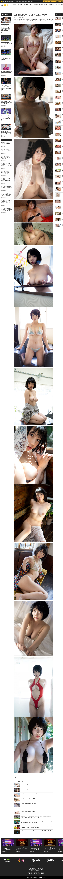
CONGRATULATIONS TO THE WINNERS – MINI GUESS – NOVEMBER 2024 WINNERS (6, 202)
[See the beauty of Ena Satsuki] (58, 19)
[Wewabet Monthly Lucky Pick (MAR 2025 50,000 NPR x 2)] (50, 842)
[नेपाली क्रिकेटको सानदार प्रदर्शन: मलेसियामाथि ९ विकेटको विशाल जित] (6, 38)
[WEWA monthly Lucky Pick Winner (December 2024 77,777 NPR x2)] (8, 842)
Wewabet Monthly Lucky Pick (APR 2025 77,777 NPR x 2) (5, 144)
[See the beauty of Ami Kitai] (58, 207)
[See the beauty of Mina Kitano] (58, 110)
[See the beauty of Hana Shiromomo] (58, 177)
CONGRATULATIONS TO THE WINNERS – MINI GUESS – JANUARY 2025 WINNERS (6, 165)
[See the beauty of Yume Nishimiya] (58, 116)
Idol (17, 777)
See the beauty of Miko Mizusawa (28, 803)
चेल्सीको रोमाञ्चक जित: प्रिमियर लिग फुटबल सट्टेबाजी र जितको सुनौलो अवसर (6, 58)
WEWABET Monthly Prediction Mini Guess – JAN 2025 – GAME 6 (6, 194)
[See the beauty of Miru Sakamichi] (58, 140)
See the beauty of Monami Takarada (29, 798)
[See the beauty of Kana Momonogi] (58, 159)
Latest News (6, 140)
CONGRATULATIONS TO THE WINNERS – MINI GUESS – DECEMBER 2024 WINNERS (6, 180)
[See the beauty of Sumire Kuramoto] (58, 122)
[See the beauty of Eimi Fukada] (58, 165)
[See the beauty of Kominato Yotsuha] (58, 171)
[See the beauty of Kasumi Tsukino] (58, 92)
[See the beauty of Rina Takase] (58, 201)
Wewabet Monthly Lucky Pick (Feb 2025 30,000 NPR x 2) (5, 157)
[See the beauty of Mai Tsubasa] (58, 213)
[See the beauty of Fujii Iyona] (58, 61)
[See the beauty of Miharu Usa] (58, 55)
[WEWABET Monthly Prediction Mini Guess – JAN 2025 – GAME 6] (22, 842)
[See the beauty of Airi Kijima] (58, 219)
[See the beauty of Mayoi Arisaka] (58, 67)
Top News (5, 14)
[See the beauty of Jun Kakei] (58, 49)
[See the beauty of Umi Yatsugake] (58, 37)
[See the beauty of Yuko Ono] (58, 104)
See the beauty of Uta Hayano (28, 811)
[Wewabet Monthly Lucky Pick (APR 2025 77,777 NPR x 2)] (36, 842)
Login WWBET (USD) (48, 1)
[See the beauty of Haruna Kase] (58, 183)
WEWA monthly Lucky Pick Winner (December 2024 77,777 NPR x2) (6, 187)
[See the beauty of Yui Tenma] (58, 128)
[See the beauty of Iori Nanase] (58, 43)
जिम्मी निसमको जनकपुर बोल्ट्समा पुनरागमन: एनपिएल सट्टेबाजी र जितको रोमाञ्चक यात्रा (6, 72)
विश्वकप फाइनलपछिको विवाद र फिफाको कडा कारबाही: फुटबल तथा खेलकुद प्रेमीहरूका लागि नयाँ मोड (6, 117)
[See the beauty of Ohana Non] (58, 98)
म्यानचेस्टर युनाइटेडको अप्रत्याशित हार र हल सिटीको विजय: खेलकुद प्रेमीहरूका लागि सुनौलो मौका (6, 133)
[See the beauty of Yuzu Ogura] (58, 226)
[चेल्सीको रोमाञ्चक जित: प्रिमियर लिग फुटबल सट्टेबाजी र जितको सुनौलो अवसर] (6, 52)
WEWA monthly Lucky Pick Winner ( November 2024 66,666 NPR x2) (6, 209)
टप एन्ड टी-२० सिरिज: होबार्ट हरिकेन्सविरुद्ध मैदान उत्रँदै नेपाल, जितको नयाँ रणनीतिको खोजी (6, 102)
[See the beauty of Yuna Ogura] (58, 31)
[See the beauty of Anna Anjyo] (58, 152)
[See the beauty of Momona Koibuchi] (58, 73)
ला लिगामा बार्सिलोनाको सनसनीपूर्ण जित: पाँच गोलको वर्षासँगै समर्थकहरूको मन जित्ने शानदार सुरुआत (6, 87)
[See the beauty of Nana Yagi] (58, 86)
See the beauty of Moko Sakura (28, 784)
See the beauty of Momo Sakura (28, 789)
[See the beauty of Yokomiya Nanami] (58, 195)
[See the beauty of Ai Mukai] (58, 189)
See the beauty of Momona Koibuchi (29, 793)
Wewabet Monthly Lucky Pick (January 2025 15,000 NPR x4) (5, 172)
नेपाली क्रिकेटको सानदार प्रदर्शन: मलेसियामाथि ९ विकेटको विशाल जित (6, 44)
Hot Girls (59, 14)
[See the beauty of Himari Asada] (58, 25)
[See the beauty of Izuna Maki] (58, 79)
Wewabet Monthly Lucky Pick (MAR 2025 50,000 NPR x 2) (6, 150)
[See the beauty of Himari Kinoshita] (58, 134)
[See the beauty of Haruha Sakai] (58, 146)
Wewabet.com (4, 5)
